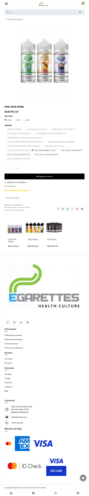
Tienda (7, 378)
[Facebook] (58, 209)
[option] (44, 234)
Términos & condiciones (14, 348)
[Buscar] (80, 12)
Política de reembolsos (13, 339)
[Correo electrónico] (82, 209)
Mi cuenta (8, 359)
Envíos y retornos (11, 343)
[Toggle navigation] (6, 3)
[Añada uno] (17, 168)
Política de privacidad (13, 335)
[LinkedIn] (68, 209)
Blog (6, 391)
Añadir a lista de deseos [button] (16, 182)
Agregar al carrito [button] (46, 176)
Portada (8, 374)
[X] (63, 209)
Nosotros (8, 382)
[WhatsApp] (72, 209)
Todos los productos (15, 19)
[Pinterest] (77, 209)
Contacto (8, 387)
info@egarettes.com (19, 417)
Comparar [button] (11, 186)
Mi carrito (8, 363)
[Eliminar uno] (6, 168)
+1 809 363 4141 (17, 423)
